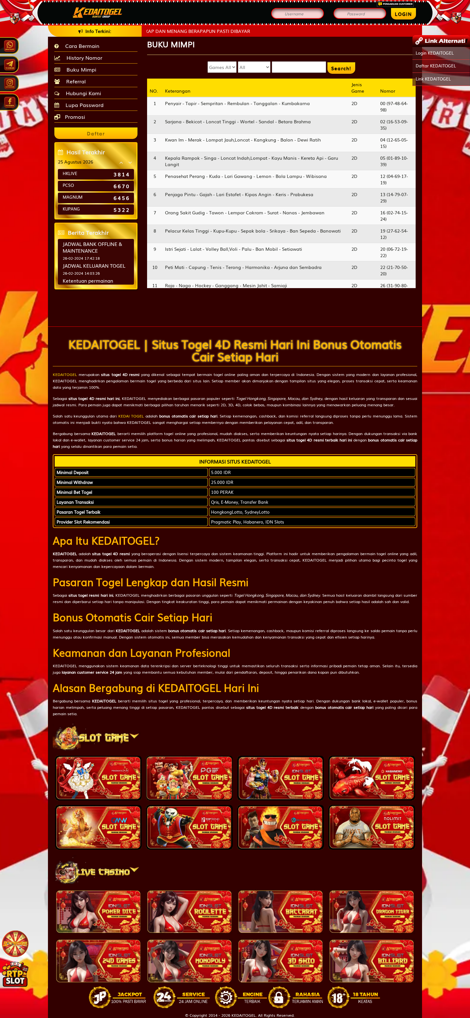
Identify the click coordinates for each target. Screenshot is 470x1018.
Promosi (74, 116)
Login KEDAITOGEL (435, 53)
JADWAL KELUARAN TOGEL (94, 265)
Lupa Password (83, 105)
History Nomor (82, 57)
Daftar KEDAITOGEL (436, 66)
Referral (74, 81)
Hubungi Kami (82, 93)
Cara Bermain (80, 46)
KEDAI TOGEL (131, 416)
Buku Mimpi (79, 69)
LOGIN (403, 14)
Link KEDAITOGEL (433, 79)
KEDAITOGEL (65, 374)
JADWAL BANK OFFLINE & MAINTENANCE (92, 247)
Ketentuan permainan (88, 280)
